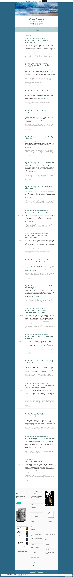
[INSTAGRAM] (35, 572)
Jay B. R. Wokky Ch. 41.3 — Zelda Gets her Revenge (38, 287)
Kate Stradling (18, 539)
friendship (29, 79)
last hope (38, 428)
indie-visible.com (33, 526)
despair (32, 273)
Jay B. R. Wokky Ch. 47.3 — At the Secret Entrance (37, 66)
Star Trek (42, 477)
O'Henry (29, 80)
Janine (46, 79)
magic (29, 126)
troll (43, 251)
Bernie (29, 150)
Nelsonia (31, 249)
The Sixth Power (47, 549)
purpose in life (46, 402)
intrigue (52, 273)
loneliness (30, 401)
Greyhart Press (33, 529)
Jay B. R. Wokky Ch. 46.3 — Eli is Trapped (40, 91)
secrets (51, 80)
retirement (51, 402)
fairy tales (38, 101)
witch (50, 152)
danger (45, 78)
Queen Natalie (32, 352)
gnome (48, 450)
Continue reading (36, 51)
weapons (41, 82)
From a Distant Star (20, 531)
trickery (43, 102)
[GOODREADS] (30, 572)
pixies (40, 201)
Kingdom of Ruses (20, 542)
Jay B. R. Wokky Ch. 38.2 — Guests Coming (35, 415)
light (29, 201)
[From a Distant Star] (27, 533)
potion (43, 201)
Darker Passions (33, 549)
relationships (34, 80)
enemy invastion (28, 151)
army (28, 248)
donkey (34, 150)
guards (42, 325)
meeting (26, 80)
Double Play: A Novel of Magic (50, 534)
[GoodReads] (31, 23)
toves (28, 452)
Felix (42, 125)
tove (25, 327)
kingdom (35, 274)
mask (31, 300)
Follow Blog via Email (22, 491)
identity (49, 53)
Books (36, 472)
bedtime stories (36, 53)
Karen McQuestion (19, 532)
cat (31, 124)
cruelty (40, 53)
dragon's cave (41, 150)
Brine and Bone (19, 538)
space (46, 476)
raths (40, 451)
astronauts (32, 472)
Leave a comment (28, 57)
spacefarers (34, 477)
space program (49, 476)
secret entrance (39, 80)
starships (48, 477)
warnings (26, 405)
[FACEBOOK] (33, 572)
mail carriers (41, 401)
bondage (29, 124)
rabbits (26, 56)
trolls (50, 56)
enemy (45, 273)
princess (51, 55)
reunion (29, 152)
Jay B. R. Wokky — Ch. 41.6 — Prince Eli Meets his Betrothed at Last (39, 261)
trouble (33, 452)
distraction (27, 325)
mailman (49, 401)
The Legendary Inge (20, 535)
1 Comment (27, 480)
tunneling (39, 226)
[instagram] (35, 23)
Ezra (50, 78)
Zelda (52, 56)
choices (35, 174)
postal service (36, 402)
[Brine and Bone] (27, 540)
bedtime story (30, 224)
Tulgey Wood (50, 275)
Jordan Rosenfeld (33, 552)
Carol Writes (49, 512)
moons (43, 475)
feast (37, 325)
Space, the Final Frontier (34, 461)
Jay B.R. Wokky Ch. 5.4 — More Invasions (40, 438)
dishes (37, 427)
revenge (40, 300)
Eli (30, 101)
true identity (27, 203)
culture (30, 474)
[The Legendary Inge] (27, 537)
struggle (32, 275)
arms (28, 78)
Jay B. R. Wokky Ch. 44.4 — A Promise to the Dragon (39, 112)
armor (29, 323)
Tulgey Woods (37, 452)
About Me (33, 28)
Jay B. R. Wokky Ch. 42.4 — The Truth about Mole (39, 188)
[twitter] (41, 23)
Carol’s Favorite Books (49, 529)
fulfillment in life (39, 400)
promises (35, 126)
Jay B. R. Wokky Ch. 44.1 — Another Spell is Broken (40, 138)
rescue (36, 352)
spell (31, 152)
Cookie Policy (20, 575)
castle (42, 78)
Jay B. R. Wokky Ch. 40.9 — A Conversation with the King (35, 311)
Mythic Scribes (33, 507)
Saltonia (32, 56)
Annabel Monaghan (34, 524)
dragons (26, 125)
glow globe (36, 79)
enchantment (44, 53)
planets (26, 476)
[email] (37, 23)
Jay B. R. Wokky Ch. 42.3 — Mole (36, 212)
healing (47, 174)
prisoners (44, 175)
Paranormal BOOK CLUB (34, 547)
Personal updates (29, 459)
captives (35, 200)
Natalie (46, 55)
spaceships (38, 477)
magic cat (32, 126)
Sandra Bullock (36, 476)
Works (26, 28)
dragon (48, 78)
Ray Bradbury (30, 476)
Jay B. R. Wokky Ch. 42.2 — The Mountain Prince (36, 236)
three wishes (47, 176)
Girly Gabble (32, 521)
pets (48, 55)
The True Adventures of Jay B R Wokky (33, 38)
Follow (19, 503)
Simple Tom (32, 544)
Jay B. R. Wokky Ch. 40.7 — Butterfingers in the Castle (40, 362)
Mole (41, 55)
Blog (46, 28)
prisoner (26, 251)
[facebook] (33, 23)
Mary (39, 55)
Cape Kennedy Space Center (42, 472)
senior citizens (30, 403)
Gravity (43, 474)
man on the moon (35, 475)
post (32, 402)
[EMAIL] (37, 572)
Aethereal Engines (33, 518)
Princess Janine (27, 275)
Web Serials (45, 38)
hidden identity (48, 299)
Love (36, 55)
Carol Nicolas (36, 19)
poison (53, 101)
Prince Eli (41, 175)
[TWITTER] (42, 572)
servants (26, 102)
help (44, 125)
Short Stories (47, 544)
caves (37, 248)
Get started (44, 1)
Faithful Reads (33, 504)
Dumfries (46, 150)
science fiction (41, 476)
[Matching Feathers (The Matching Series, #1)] (27, 529)
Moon (40, 475)
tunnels (28, 178)
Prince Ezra (48, 151)
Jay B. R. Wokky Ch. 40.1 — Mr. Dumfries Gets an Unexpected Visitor (40, 386)
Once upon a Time (35, 175)
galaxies (33, 474)
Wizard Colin (29, 154)
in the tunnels (46, 200)
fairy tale (35, 125)
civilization (49, 472)
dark (42, 248)
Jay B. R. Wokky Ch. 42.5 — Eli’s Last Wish (40, 163)
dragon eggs (43, 124)
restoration (49, 175)
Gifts (44, 174)
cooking (48, 323)
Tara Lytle (18, 528)
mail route (46, 401)
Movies (45, 475)
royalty (39, 326)
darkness (44, 248)
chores (35, 427)
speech (29, 176)
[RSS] (39, 572)
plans (42, 249)
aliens (29, 472)
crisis (42, 374)
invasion (28, 55)
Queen (36, 326)
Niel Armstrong (50, 475)
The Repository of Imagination (36, 538)
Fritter (32, 79)
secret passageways (46, 80)
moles (43, 55)
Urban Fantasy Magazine (34, 516)
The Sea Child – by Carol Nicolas (50, 547)
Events (52, 28)
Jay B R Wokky (32, 55)
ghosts (28, 350)
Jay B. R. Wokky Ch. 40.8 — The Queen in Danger (39, 337)
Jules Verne (30, 475)
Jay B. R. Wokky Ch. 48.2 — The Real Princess (36, 41)
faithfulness (27, 400)
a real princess (30, 53)
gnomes (39, 79)
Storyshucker (32, 531)
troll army (51, 176)
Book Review (49, 514)
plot (47, 274)
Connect (41, 28)
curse (34, 124)
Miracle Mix (46, 350)
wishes (31, 178)
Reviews (37, 30)
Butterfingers (38, 78)
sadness (26, 403)
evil (49, 398)
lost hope (42, 428)
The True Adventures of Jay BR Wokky (41, 56)
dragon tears (48, 124)
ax (30, 323)
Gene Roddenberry (38, 474)
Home (21, 28)
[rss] (39, 23)
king (53, 325)
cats (34, 398)
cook (46, 323)
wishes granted (36, 178)
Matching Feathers (20, 527)
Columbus (26, 474)
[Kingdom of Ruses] (27, 544)
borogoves (35, 450)
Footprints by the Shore (34, 513)
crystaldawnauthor (33, 555)
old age (52, 401)
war (47, 251)
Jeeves (51, 101)
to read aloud (48, 202)
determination (50, 349)
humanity (46, 474)
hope (46, 125)
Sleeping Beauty (45, 300)
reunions (29, 56)
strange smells (33, 376)
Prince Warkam (38, 225)
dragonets (52, 124)
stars (45, 477)
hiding (34, 350)
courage (43, 349)
